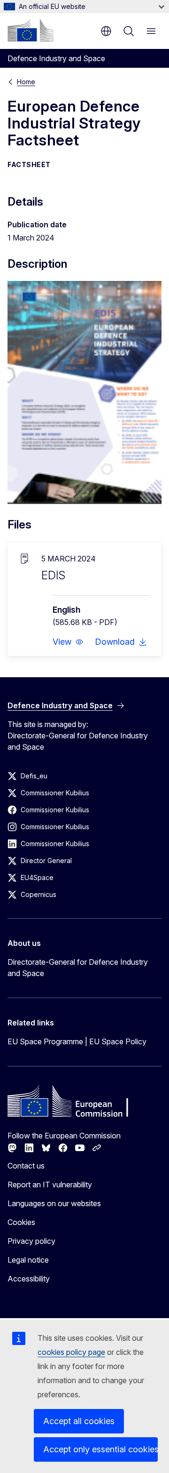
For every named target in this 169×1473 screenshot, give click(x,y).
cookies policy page (71, 1352)
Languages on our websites (54, 1203)
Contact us (26, 1165)
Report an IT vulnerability (50, 1184)
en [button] (106, 31)
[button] (68, 641)
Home (26, 82)
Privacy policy (31, 1241)
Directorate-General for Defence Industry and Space (78, 967)
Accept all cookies (79, 1421)
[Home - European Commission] (31, 30)
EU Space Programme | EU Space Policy (77, 1041)
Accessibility (29, 1278)
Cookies (21, 1222)
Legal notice (28, 1260)
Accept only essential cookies (100, 1449)
